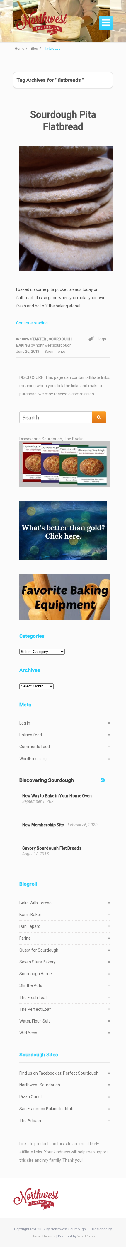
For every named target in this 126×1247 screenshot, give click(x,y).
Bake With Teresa (35, 902)
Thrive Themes (43, 1236)
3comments (55, 351)
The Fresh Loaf (33, 997)
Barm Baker (30, 914)
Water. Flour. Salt (34, 1021)
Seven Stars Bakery (37, 962)
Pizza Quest (30, 1096)
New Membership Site (43, 825)
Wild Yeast (29, 1032)
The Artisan (30, 1120)
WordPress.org (33, 758)
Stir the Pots (30, 985)
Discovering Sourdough (46, 780)
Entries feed (30, 734)
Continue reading (32, 323)
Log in (24, 723)
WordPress (86, 1236)
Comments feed (34, 746)
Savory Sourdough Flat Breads (51, 848)
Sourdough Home (35, 973)
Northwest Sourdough (39, 1085)
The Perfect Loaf (35, 1009)
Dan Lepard (29, 926)
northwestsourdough (53, 345)
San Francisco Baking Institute (47, 1108)
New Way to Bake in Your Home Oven (57, 795)
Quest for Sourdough (38, 950)
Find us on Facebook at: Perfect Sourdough (58, 1073)
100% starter (33, 339)
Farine (25, 938)
